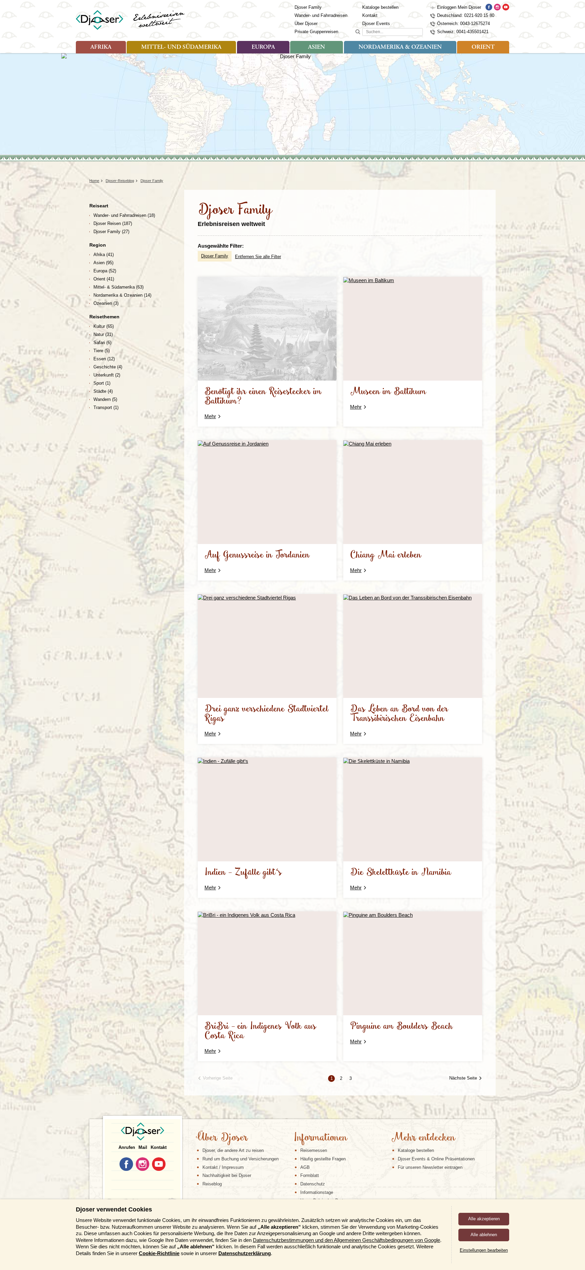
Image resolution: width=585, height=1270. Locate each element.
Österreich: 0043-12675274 (463, 23)
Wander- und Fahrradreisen (321, 15)
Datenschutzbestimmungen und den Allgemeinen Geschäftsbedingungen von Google (346, 1240)
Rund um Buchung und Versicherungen (240, 1158)
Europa (263, 47)
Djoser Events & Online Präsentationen (436, 1158)
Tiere (101, 350)
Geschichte (107, 366)
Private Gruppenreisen (316, 31)
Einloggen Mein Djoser (459, 7)
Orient (483, 47)
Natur (103, 334)
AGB (305, 1167)
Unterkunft (106, 375)
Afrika (100, 47)
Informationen (320, 1138)
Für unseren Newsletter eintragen (430, 1167)
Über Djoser (306, 23)
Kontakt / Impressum (223, 1167)
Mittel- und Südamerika (181, 47)
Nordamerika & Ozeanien (400, 47)
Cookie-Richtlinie (159, 1253)
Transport (105, 407)
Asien (316, 47)
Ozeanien (105, 303)
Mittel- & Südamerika (118, 287)
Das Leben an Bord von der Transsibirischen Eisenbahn (399, 714)
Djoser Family (308, 7)
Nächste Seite (463, 1078)
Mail (142, 1147)
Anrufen (126, 1147)
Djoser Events (376, 23)
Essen (104, 358)
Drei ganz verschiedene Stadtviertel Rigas (266, 714)
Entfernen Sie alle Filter (258, 256)
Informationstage (316, 1192)
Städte (103, 391)
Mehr (210, 416)
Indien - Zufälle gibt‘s (243, 872)
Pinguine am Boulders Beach (401, 1026)
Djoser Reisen (112, 223)
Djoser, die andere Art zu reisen (233, 1150)
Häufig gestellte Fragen (323, 1158)
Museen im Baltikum (388, 392)
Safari (102, 342)
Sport (101, 383)
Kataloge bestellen (380, 7)
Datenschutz (312, 1183)
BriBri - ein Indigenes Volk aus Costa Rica (260, 1031)
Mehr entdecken (423, 1138)
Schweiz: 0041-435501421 (463, 31)
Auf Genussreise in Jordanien (257, 555)
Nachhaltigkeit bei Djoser (226, 1175)
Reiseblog (212, 1183)
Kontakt (369, 15)
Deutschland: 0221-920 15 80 (465, 15)
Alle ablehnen (484, 1234)
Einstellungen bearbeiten (484, 1250)
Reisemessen (313, 1150)
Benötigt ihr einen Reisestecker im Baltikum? (263, 397)
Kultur (103, 326)
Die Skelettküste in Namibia (400, 872)
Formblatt (309, 1175)
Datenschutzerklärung (244, 1253)
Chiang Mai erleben (385, 555)
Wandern (105, 399)
